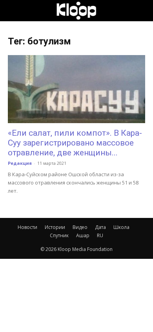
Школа (121, 227)
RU (100, 235)
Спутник (59, 235)
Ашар (82, 235)
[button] (13, 10)
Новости (27, 227)
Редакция (20, 163)
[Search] (142, 10)
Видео (80, 227)
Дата (100, 227)
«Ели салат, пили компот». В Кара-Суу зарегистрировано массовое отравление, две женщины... (75, 142)
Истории (55, 227)
